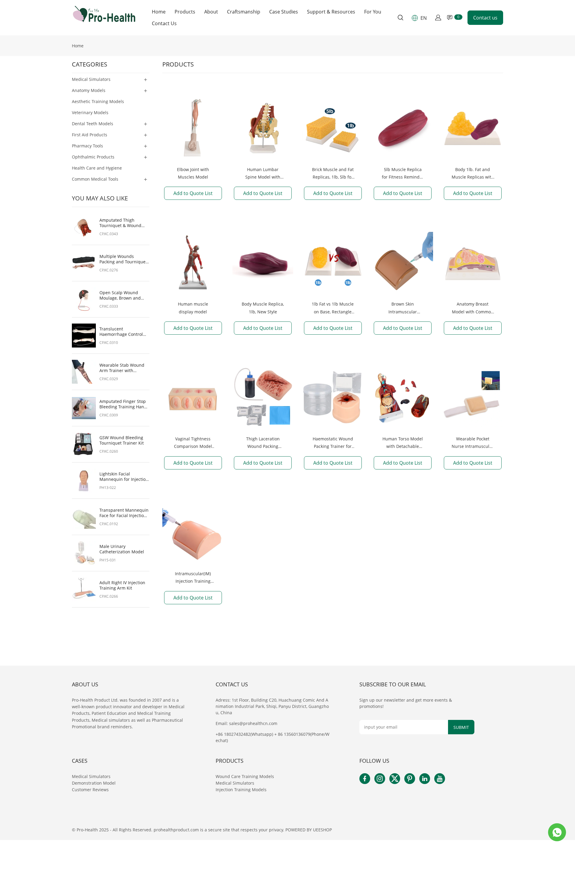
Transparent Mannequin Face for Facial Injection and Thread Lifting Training (124, 513)
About (211, 12)
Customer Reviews (90, 789)
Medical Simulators (92, 776)
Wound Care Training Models (245, 776)
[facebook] (364, 778)
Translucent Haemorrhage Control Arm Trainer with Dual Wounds (121, 331)
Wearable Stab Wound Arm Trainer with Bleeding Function (121, 367)
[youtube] (439, 778)
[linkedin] (424, 778)
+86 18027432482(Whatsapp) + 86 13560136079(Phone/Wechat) (272, 737)
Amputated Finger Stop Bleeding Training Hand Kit (123, 404)
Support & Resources (331, 12)
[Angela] (557, 832)
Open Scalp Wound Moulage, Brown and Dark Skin (120, 295)
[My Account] (438, 17)
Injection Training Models (241, 789)
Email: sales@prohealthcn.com (246, 723)
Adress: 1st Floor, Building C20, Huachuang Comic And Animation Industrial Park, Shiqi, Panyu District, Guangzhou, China (272, 706)
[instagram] (379, 778)
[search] (400, 18)
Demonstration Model (94, 783)
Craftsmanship (243, 12)
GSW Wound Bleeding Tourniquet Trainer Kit (121, 440)
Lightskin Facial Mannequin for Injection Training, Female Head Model (123, 476)
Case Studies (283, 12)
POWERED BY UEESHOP (308, 830)
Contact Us (164, 23)
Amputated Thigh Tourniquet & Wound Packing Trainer (120, 223)
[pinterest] (409, 778)
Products (185, 12)
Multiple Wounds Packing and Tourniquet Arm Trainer (123, 259)
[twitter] (394, 778)
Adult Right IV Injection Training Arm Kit (122, 585)
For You (372, 12)
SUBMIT (461, 727)
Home (159, 12)
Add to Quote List (193, 193)
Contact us (485, 17)
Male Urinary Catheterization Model (121, 549)
